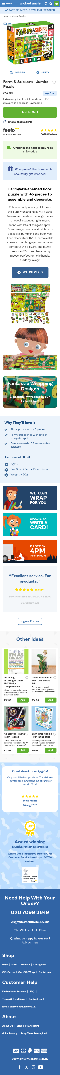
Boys (5, 964)
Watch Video (32, 272)
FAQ (31, 991)
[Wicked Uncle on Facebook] (19, 1066)
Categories (39, 964)
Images (19, 72)
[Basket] (56, 3)
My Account (32, 1026)
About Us (7, 1026)
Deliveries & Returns (14, 991)
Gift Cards (8, 972)
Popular (25, 964)
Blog (19, 1026)
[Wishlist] (46, 3)
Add (22, 700)
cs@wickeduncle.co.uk (30, 922)
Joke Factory (9, 1033)
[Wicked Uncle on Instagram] (33, 1066)
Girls (14, 964)
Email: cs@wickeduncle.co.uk (18, 1006)
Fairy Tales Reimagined (34, 1033)
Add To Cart (30, 112)
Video (44, 72)
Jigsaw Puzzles (19, 16)
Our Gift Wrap (26, 972)
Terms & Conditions (13, 999)
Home (5, 16)
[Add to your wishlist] (54, 82)
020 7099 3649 (30, 912)
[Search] (50, 3)
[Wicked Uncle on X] (26, 1066)
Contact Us (35, 999)
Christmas (45, 972)
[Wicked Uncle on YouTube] (40, 1066)
